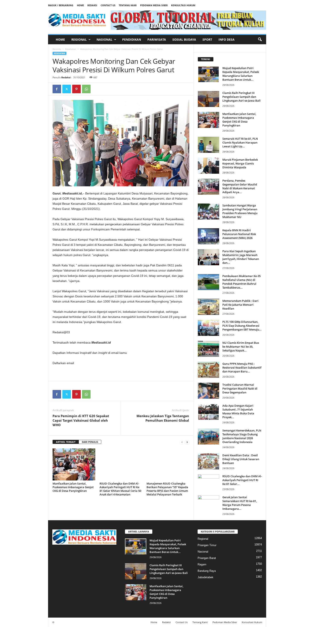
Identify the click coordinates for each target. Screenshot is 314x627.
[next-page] (187, 442)
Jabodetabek (205, 577)
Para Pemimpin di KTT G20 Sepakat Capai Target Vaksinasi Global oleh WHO (81, 420)
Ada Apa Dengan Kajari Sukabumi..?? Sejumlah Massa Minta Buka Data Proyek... (238, 411)
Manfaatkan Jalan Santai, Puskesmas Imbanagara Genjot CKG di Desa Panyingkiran (73, 487)
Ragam (202, 564)
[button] (259, 39)
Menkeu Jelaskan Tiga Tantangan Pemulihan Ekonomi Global (162, 418)
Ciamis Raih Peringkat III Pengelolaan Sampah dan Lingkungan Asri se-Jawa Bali (241, 96)
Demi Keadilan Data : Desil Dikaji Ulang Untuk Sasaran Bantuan (240, 459)
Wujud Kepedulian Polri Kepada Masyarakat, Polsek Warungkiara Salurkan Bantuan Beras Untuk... (240, 74)
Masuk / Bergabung (60, 5)
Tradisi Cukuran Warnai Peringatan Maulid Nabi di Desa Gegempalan (239, 388)
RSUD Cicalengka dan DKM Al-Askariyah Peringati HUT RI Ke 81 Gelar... (242, 480)
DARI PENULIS (90, 441)
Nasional (104, 39)
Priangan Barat (207, 558)
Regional (79, 39)
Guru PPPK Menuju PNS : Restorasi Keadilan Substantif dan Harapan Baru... (241, 367)
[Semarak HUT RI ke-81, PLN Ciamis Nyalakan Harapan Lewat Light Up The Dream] (208, 145)
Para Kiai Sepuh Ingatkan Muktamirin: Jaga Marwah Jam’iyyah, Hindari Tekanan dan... (240, 257)
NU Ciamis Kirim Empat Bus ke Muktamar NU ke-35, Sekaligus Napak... (240, 346)
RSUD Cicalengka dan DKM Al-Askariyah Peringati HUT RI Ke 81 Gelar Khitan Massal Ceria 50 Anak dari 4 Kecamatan (120, 489)
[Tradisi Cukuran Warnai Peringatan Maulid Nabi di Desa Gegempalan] (208, 391)
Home (80, 5)
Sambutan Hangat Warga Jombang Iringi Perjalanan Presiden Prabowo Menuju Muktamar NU (239, 211)
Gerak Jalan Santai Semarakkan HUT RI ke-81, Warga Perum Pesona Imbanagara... (239, 503)
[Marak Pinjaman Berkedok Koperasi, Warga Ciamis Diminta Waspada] (208, 166)
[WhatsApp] (86, 89)
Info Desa (227, 39)
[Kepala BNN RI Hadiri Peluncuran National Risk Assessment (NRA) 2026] (208, 236)
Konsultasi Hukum (183, 5)
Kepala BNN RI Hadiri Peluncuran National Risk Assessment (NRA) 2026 (239, 234)
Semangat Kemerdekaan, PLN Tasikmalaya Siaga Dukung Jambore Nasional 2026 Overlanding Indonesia (241, 436)
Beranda (57, 48)
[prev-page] (182, 442)
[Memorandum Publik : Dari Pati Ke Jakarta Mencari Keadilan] (208, 307)
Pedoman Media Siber (154, 5)
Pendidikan (131, 39)
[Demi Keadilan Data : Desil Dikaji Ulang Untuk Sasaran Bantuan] (208, 461)
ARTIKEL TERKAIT (65, 441)
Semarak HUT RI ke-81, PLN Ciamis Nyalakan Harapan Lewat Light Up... (240, 142)
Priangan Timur (207, 545)
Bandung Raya (207, 570)
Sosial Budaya (184, 39)
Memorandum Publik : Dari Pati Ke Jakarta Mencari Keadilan (240, 304)
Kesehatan (70, 48)
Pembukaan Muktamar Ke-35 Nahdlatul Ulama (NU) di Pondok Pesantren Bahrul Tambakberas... (241, 281)
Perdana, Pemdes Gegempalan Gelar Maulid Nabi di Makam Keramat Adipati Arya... (239, 186)
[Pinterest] (76, 89)
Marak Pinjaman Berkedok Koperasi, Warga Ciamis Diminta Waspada (240, 163)
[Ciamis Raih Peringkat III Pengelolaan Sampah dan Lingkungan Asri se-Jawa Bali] (208, 99)
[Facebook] (57, 89)
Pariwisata (156, 39)
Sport (207, 39)
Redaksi (92, 5)
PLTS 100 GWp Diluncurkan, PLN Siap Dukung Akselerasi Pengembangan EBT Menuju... (242, 325)
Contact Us (108, 5)
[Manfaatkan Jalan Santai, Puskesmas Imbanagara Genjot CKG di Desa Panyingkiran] (74, 464)
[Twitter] (66, 89)
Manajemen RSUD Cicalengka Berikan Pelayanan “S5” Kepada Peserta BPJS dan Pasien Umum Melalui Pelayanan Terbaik (167, 489)
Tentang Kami (128, 5)
